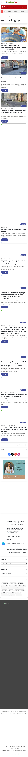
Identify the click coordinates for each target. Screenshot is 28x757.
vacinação (5, 595)
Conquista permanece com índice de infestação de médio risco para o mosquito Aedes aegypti (14, 262)
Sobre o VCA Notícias (17, 750)
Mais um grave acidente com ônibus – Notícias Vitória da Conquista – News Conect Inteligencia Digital (15, 530)
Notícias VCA (4, 43)
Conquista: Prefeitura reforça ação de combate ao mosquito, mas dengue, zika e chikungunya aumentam (13, 295)
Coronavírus (13, 585)
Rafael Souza (10, 541)
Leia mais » (4, 57)
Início (3, 16)
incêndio (21, 588)
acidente (5, 583)
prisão (4, 592)
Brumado (4, 585)
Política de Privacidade (7, 750)
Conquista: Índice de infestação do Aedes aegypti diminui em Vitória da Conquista (14, 429)
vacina (18, 592)
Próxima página (21, 444)
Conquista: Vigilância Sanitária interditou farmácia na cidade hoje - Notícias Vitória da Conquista (17, 549)
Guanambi (5, 588)
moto (11, 590)
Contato (24, 750)
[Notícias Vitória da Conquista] (11, 2)
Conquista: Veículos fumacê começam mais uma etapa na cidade (12, 80)
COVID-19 (21, 585)
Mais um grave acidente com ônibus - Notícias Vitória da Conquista (15, 535)
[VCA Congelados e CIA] (14, 7)
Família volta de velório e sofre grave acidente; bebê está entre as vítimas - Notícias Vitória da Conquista (15, 521)
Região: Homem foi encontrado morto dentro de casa (14, 11)
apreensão (13, 583)
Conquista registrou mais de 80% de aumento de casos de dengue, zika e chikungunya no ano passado (14, 364)
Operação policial (19, 590)
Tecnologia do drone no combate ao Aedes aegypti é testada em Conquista (14, 396)
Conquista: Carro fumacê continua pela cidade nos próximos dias (13, 112)
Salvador (11, 592)
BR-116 (20, 583)
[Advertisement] (14, 497)
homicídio (13, 588)
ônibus (19, 595)
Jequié (4, 590)
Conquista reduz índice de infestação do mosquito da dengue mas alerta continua (13, 47)
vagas (12, 595)
